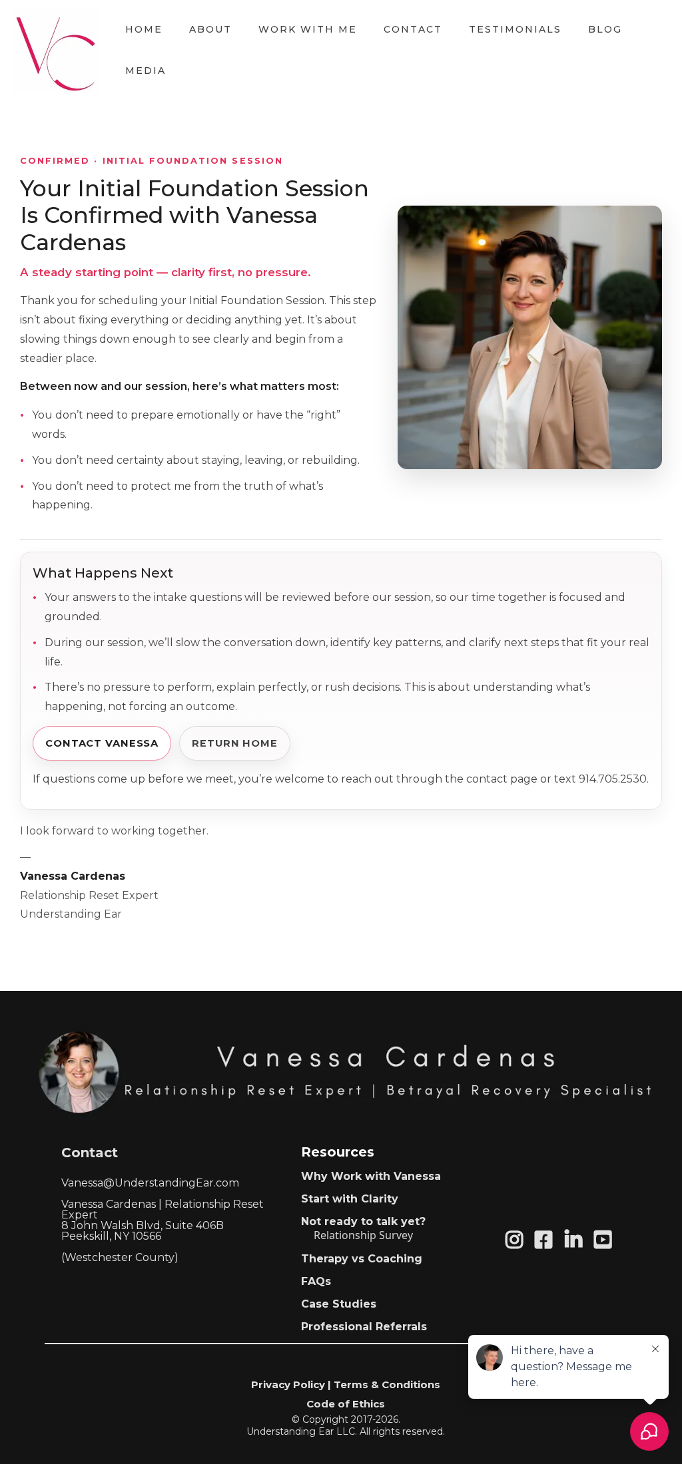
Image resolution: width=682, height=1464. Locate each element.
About (210, 29)
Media (145, 71)
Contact (413, 29)
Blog (605, 29)
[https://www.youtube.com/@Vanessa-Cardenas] (606, 1240)
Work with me (307, 29)
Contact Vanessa (102, 743)
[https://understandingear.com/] (56, 50)
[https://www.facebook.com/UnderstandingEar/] (547, 1240)
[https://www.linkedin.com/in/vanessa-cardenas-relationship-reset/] (577, 1240)
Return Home (235, 743)
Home (144, 29)
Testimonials (515, 29)
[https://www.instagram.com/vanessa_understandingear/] (517, 1240)
